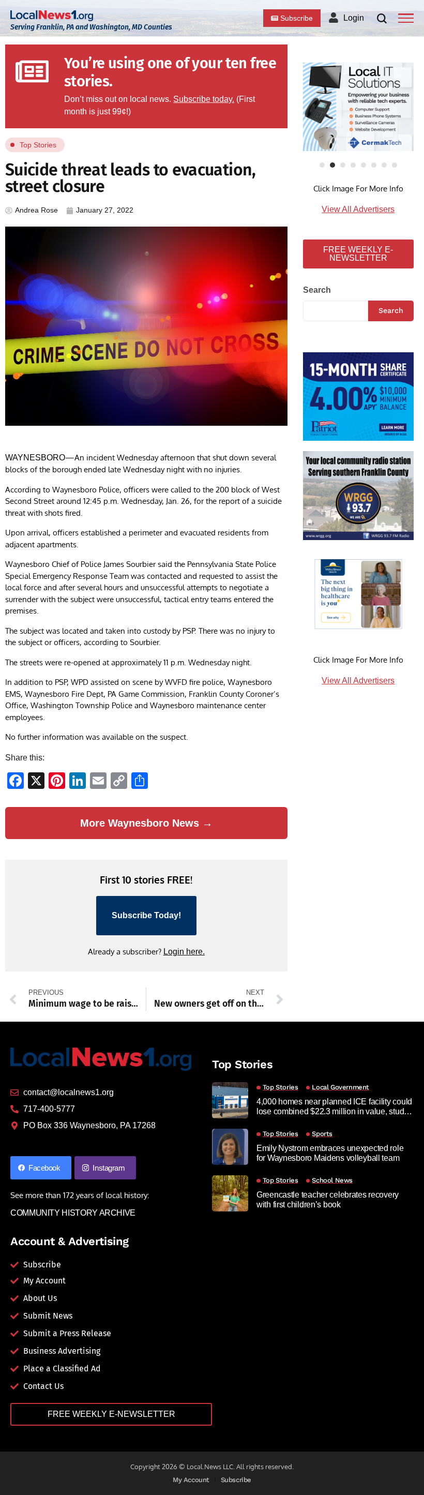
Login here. (184, 951)
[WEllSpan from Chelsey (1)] (358, 594)
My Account (191, 1480)
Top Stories (38, 145)
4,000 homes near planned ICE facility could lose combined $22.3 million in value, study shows (334, 1106)
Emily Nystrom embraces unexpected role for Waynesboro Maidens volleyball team (329, 1153)
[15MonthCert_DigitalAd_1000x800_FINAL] (358, 396)
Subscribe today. (203, 99)
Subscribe (236, 1480)
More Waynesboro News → (146, 823)
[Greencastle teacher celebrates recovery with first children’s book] (230, 1193)
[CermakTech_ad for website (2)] (358, 107)
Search (317, 290)
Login (353, 17)
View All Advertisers (358, 209)
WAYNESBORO (35, 457)
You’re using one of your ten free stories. (170, 72)
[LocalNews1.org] (51, 15)
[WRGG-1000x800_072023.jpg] (358, 494)
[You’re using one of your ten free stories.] (32, 71)
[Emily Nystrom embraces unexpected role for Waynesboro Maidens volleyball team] (230, 1147)
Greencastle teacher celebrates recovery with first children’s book (327, 1199)
